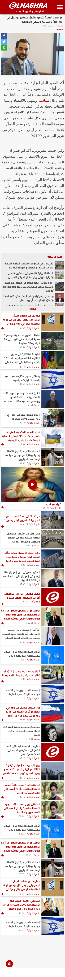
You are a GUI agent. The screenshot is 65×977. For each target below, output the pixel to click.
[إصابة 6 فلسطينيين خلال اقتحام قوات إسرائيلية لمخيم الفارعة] (52, 694)
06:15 (22, 777)
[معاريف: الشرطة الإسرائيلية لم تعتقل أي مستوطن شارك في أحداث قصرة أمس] (52, 752)
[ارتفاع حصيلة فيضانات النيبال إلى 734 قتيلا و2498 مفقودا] (52, 418)
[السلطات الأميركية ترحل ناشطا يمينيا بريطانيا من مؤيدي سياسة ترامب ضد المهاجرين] (52, 457)
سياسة (60, 28)
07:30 (22, 584)
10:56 (21, 913)
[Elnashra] (28, 5)
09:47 (22, 422)
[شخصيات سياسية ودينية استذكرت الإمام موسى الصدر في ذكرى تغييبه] (52, 733)
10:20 (29, 405)
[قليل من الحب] (32, 484)
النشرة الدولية (33, 328)
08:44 (22, 796)
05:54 (22, 347)
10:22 (22, 698)
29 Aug (23, 524)
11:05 (22, 564)
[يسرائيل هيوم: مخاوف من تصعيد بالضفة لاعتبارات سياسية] (52, 380)
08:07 (22, 719)
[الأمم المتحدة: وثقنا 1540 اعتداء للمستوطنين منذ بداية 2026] (52, 655)
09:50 (25, 601)
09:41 (29, 545)
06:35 (22, 328)
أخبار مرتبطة (54, 256)
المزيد (32, 308)
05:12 (45, 508)
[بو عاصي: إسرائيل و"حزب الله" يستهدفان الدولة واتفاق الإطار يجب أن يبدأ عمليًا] (59, 297)
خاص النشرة (55, 508)
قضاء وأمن (35, 601)
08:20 (22, 758)
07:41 (22, 384)
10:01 (22, 678)
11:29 (22, 659)
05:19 (22, 366)
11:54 (22, 443)
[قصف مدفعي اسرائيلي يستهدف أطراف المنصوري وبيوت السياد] (52, 597)
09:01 (22, 642)
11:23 (29, 738)
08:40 (29, 623)
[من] (52, 520)
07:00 (22, 463)
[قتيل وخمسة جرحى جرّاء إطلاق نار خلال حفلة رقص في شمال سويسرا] (52, 675)
